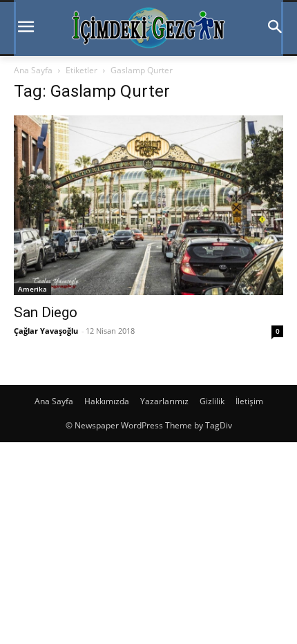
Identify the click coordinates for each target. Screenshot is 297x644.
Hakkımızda (106, 401)
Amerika (32, 289)
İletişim (249, 401)
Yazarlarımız (164, 401)
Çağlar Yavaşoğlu (46, 330)
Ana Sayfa (33, 70)
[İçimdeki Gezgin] (148, 28)
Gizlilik (212, 401)
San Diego (45, 312)
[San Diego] (148, 205)
